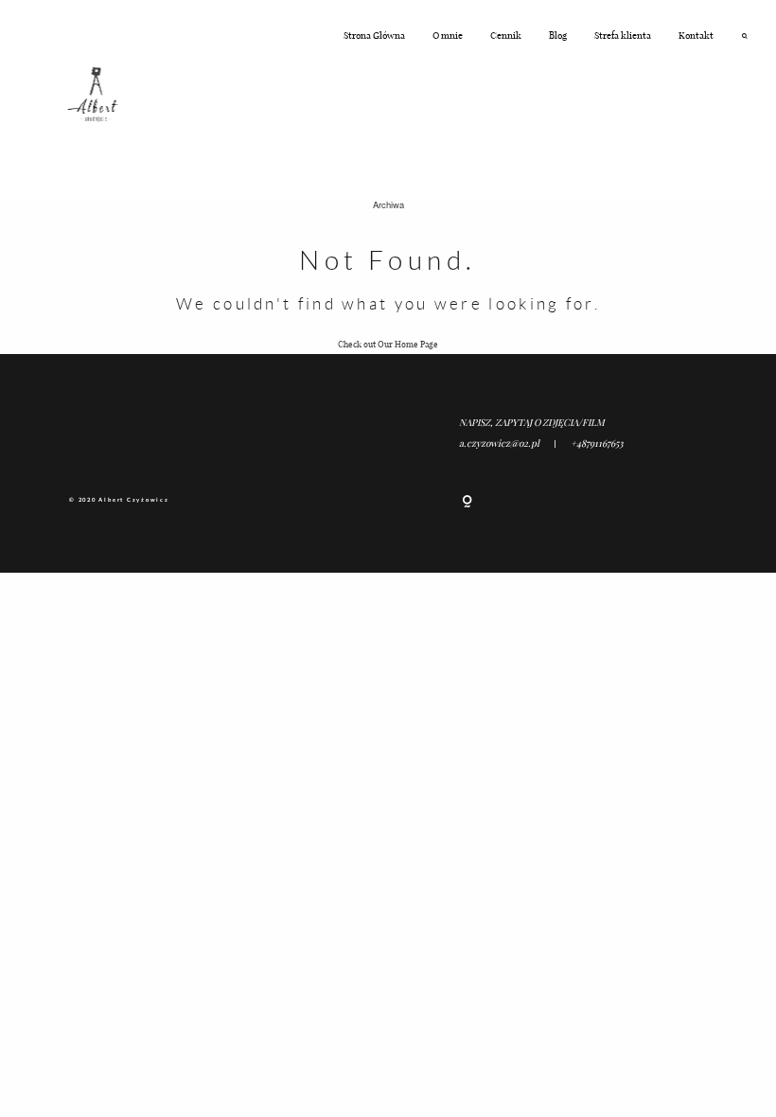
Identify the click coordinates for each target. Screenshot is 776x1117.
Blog (558, 35)
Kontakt (696, 35)
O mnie (447, 35)
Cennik (505, 35)
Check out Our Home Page (388, 343)
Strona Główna (374, 35)
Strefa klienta (622, 35)
